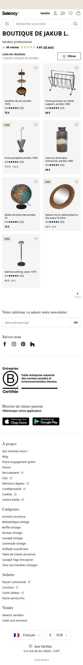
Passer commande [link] (16, 582)
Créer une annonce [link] (14, 620)
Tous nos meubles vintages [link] (19, 565)
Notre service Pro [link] (13, 598)
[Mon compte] (55, 13)
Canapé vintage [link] (12, 538)
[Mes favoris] (70, 13)
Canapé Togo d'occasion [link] (17, 559)
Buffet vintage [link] (11, 527)
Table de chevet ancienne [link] (18, 554)
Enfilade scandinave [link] (15, 549)
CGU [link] (7, 478)
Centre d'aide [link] (13, 499)
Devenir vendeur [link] (13, 615)
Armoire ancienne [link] (13, 516)
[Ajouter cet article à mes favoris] (35, 68)
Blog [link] (5, 456)
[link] (10, 14)
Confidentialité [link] (14, 489)
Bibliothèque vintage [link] (15, 522)
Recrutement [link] (13, 473)
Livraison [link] (10, 587)
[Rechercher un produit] (75, 23)
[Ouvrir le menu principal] (7, 23)
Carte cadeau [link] (13, 593)
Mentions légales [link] (15, 483)
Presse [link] (6, 467)
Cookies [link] (9, 494)
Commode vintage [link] (14, 543)
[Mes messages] (63, 13)
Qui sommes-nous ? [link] (15, 451)
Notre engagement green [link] (19, 462)
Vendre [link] (45, 13)
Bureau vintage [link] (12, 533)
